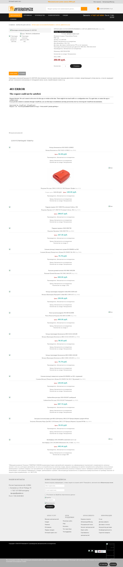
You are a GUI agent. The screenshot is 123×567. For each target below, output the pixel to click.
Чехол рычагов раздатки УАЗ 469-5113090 (57, 315)
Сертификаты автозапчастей (85, 534)
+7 (92, 15)
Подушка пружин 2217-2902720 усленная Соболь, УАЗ (57, 210)
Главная (12, 25)
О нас (100, 519)
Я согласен (113, 564)
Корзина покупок (86, 519)
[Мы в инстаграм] (89, 551)
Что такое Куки (67, 529)
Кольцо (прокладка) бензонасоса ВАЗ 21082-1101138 (58, 358)
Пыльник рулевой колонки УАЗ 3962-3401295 (57, 273)
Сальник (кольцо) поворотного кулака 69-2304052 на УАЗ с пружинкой (57, 379)
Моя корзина (97, 2)
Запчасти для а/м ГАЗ (23, 25)
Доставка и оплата (104, 524)
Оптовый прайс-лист (15, 1)
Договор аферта (104, 522)
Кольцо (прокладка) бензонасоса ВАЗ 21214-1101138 (58, 337)
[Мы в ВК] (92, 551)
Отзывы (22, 73)
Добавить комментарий (73, 34)
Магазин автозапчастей (52, 519)
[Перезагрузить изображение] (50, 503)
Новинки (47, 524)
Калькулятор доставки (105, 527)
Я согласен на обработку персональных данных (61, 494)
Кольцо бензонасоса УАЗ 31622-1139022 (58, 150)
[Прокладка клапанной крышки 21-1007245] (14, 39)
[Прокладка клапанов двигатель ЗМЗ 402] (24, 39)
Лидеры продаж (49, 530)
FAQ (64, 523)
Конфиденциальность (105, 530)
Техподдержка (67, 531)
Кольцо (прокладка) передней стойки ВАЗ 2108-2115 (58, 294)
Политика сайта (67, 521)
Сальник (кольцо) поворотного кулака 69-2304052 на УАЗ (57, 252)
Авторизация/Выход (108, 2)
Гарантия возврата (104, 532)
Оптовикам (48, 527)
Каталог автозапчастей (87, 527)
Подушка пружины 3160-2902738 (58, 231)
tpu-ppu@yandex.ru (17, 493)
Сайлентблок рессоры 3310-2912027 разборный (57, 400)
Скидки (47, 522)
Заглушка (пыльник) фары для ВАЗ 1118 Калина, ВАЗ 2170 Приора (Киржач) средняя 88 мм (57, 421)
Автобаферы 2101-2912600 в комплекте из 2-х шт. (57, 442)
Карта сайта (84, 530)
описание (13, 73)
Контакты (65, 526)
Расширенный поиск (87, 524)
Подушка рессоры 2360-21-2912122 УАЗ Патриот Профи (58, 188)
